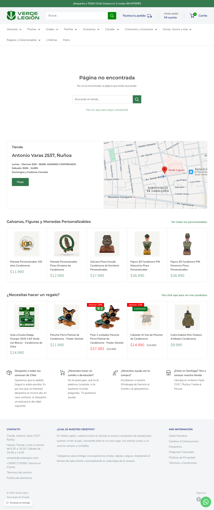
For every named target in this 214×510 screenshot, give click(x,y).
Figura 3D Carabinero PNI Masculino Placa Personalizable (145, 265)
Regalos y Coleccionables (22, 40)
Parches (68, 29)
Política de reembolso (19, 478)
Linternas (51, 40)
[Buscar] (112, 15)
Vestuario (12, 29)
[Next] (207, 255)
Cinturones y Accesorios (139, 29)
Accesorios (89, 29)
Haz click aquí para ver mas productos (185, 295)
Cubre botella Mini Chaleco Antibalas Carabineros (186, 336)
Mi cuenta (170, 17)
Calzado (110, 29)
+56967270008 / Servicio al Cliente (24, 465)
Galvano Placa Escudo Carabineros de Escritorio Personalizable (104, 265)
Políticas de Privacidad (182, 457)
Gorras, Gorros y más (175, 29)
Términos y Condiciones (183, 463)
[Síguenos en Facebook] (198, 499)
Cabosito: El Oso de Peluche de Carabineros (146, 336)
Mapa (20, 182)
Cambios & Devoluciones (184, 441)
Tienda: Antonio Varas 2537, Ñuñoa (24, 437)
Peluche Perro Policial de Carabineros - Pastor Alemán (66, 336)
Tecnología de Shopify (18, 497)
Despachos (175, 447)
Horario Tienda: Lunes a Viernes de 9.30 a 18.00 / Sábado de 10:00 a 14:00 (25, 448)
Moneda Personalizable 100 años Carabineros (26, 263)
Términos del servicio (19, 472)
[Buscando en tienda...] (137, 99)
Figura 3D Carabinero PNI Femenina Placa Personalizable (185, 265)
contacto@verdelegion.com (22, 458)
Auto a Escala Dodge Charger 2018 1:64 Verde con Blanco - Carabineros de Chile (26, 340)
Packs (66, 40)
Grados (50, 29)
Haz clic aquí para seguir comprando (107, 110)
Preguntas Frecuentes (181, 452)
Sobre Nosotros (178, 436)
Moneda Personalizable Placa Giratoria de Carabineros (63, 265)
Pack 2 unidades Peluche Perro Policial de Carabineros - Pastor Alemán (107, 338)
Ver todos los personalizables (189, 222)
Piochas (31, 29)
